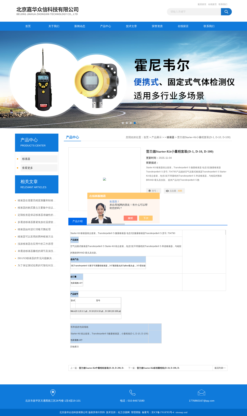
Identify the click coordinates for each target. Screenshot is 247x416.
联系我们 (223, 4)
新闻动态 (79, 26)
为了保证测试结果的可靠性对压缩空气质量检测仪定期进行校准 (37, 265)
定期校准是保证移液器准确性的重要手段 (37, 215)
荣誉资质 (157, 26)
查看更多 (27, 167)
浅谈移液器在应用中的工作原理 (35, 243)
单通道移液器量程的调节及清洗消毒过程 (37, 251)
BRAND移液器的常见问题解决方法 (37, 258)
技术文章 (131, 26)
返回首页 (202, 4)
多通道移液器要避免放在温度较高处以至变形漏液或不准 (37, 222)
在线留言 (212, 4)
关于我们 (53, 26)
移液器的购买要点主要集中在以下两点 (37, 207)
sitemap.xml (182, 412)
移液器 (26, 158)
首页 (28, 26)
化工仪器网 (124, 412)
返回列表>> (220, 368)
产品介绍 (78, 221)
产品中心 (105, 26)
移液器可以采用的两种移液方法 (35, 236)
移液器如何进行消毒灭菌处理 (34, 229)
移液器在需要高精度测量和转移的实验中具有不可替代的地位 (37, 200)
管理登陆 (135, 412)
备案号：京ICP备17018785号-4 (158, 412)
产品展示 (157, 137)
